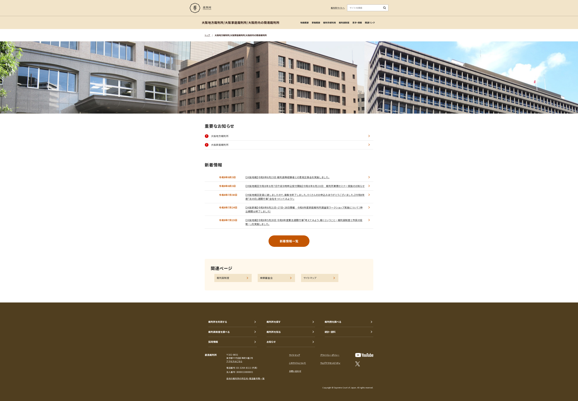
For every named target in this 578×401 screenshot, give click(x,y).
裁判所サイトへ (338, 7)
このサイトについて (297, 362)
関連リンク (370, 22)
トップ (207, 35)
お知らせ (271, 342)
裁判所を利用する (217, 322)
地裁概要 (304, 22)
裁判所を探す (274, 322)
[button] (567, 291)
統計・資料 (330, 332)
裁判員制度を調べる (219, 332)
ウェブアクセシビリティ (330, 362)
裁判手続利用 (329, 22)
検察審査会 (266, 278)
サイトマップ (310, 278)
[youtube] (364, 355)
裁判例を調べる (333, 322)
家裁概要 (316, 22)
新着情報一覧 (289, 241)
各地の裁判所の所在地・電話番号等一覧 (245, 378)
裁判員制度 (344, 22)
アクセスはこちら (234, 361)
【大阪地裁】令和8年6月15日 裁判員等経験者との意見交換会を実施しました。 (287, 177)
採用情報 (213, 342)
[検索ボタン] (384, 8)
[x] (357, 363)
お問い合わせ (295, 371)
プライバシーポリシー (329, 354)
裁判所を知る (274, 332)
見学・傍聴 (357, 22)
